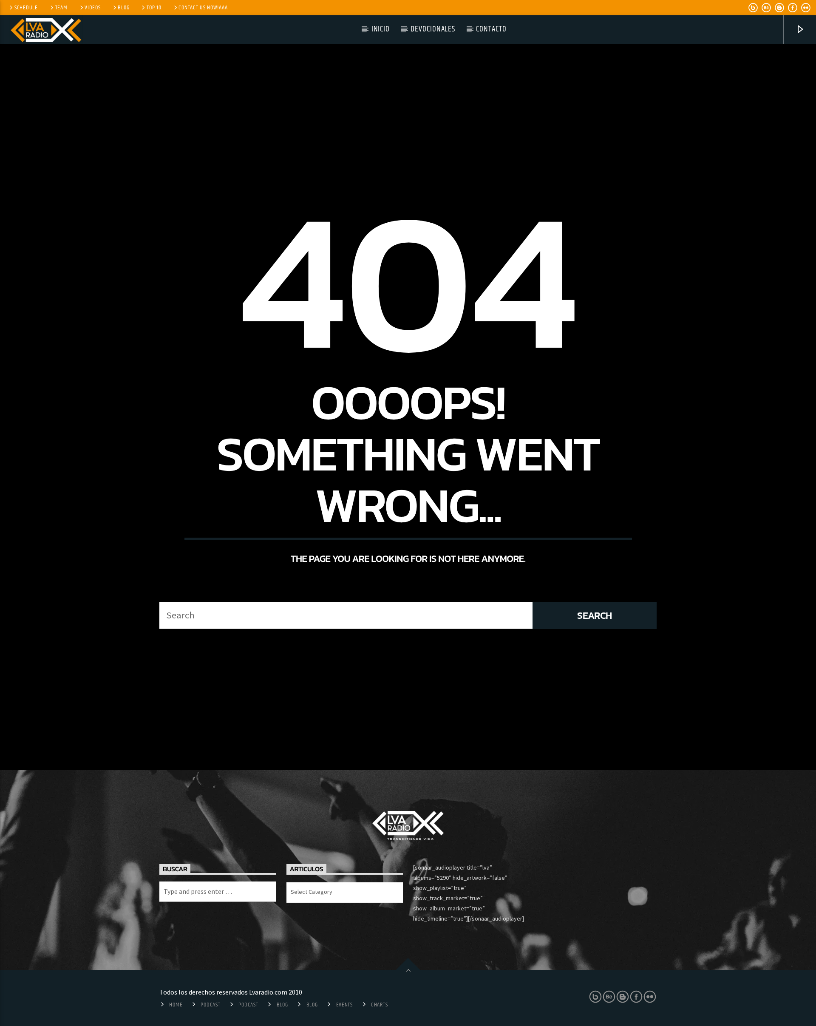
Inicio (380, 29)
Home (175, 1004)
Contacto (491, 29)
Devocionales (433, 29)
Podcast (210, 1004)
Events (344, 1004)
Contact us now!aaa (202, 7)
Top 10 (154, 7)
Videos (92, 7)
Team (61, 7)
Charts (379, 1004)
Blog (123, 7)
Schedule (26, 7)
